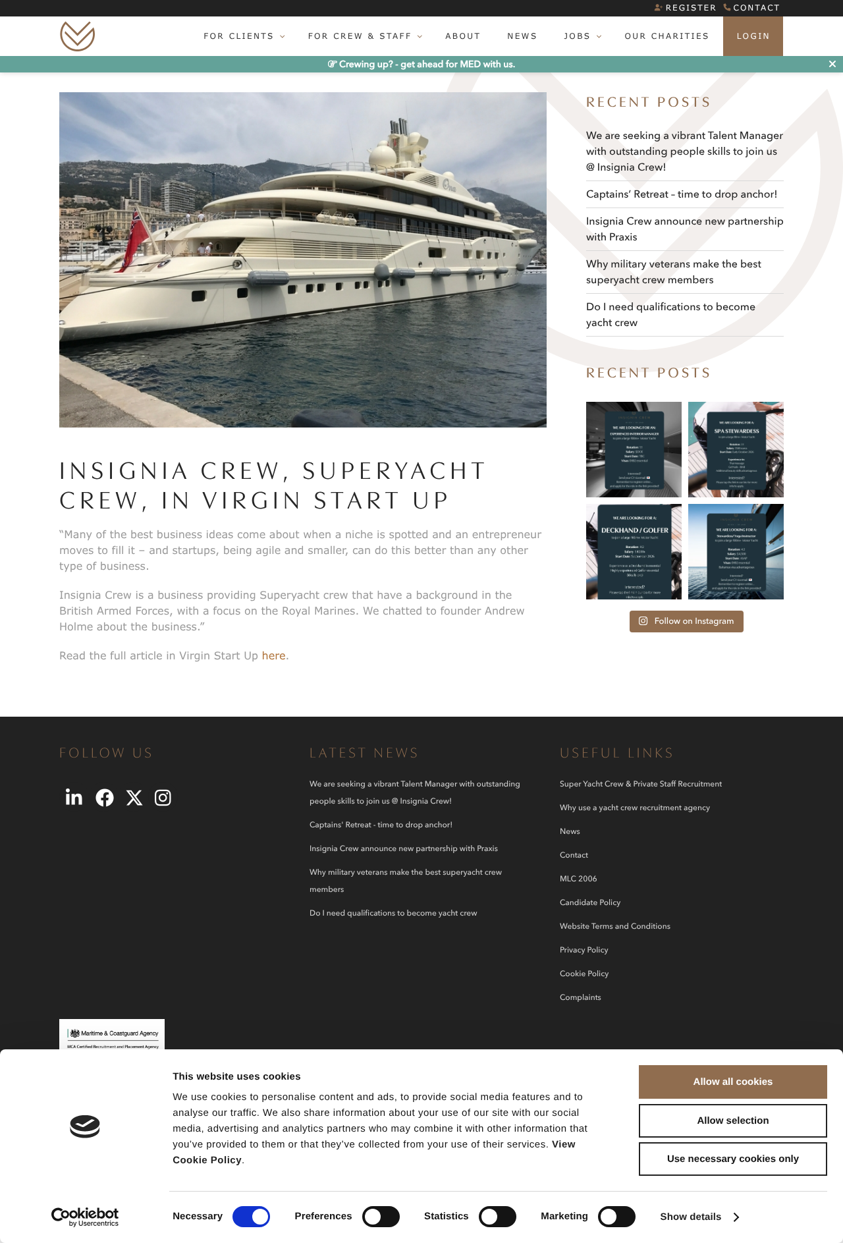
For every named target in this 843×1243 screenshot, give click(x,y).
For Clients (239, 36)
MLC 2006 (578, 879)
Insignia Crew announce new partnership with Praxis (404, 849)
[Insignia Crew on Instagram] (163, 797)
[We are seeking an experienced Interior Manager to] (634, 449)
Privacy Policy (584, 950)
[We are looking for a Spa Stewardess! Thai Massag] (736, 449)
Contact (757, 8)
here (274, 655)
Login (754, 36)
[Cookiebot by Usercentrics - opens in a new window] (85, 1217)
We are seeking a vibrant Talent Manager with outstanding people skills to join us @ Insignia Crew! (684, 151)
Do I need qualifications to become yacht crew (393, 913)
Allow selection (733, 1120)
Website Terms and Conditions (615, 926)
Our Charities (666, 36)
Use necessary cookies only (733, 1159)
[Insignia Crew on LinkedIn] (74, 797)
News (522, 36)
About (463, 36)
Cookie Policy (584, 974)
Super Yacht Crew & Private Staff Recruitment (641, 784)
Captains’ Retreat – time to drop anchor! (682, 194)
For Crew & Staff (360, 36)
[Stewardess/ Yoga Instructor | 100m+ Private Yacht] (736, 551)
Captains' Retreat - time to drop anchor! (381, 825)
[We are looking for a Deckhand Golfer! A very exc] (634, 551)
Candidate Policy (590, 903)
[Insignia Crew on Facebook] (104, 797)
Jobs (577, 36)
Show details (691, 1217)
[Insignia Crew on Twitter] (133, 797)
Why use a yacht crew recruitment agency (635, 808)
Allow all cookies (733, 1082)
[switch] (381, 1216)
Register (691, 8)
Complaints (580, 998)
